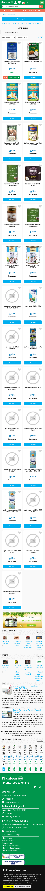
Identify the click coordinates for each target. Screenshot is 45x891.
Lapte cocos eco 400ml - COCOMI (12, 225)
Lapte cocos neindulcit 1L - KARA (12, 429)
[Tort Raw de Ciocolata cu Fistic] (17, 638)
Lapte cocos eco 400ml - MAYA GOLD (12, 62)
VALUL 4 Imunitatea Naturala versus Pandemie (28, 670)
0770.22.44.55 (10, 10)
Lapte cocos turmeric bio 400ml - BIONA (12, 388)
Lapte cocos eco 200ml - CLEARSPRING (32, 225)
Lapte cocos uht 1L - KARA (33, 306)
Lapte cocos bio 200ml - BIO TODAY (33, 429)
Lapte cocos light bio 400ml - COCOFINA (12, 592)
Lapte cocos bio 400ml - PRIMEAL (12, 266)
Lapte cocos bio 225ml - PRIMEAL (33, 266)
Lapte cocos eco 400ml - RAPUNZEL (12, 103)
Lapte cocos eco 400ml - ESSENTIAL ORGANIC (12, 144)
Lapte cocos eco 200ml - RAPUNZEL (32, 103)
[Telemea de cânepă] (6, 638)
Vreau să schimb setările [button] (22, 886)
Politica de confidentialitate (10, 845)
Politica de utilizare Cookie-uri (11, 848)
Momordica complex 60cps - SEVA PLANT (41, 753)
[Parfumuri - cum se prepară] (6, 662)
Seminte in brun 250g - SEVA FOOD (20, 754)
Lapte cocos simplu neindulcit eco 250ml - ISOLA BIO (33, 470)
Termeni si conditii (8, 843)
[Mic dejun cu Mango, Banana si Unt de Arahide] (39, 638)
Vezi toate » (40, 632)
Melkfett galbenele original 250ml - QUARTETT (4, 753)
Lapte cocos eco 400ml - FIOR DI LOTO (12, 551)
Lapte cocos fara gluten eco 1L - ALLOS (12, 470)
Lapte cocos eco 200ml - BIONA (32, 184)
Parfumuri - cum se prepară (5, 668)
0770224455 (8, 799)
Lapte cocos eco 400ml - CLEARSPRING (12, 184)
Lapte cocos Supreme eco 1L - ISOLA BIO (33, 348)
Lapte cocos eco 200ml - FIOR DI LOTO (33, 511)
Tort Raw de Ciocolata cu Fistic (17, 644)
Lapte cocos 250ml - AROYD (33, 61)
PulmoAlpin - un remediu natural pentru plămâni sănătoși (17, 672)
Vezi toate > (40, 741)
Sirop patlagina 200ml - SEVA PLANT (14, 753)
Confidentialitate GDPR (9, 850)
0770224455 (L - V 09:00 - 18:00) (15, 828)
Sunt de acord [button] (8, 886)
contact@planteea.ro (11, 802)
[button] (24, 2)
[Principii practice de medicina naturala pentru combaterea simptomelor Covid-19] (39, 662)
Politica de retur (7, 838)
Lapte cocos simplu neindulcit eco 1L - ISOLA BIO (12, 511)
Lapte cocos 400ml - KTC (33, 388)
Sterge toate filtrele (9, 15)
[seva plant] (22, 620)
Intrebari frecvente (8, 840)
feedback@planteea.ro (12, 817)
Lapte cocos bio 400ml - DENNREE (12, 348)
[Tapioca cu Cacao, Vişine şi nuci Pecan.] (28, 638)
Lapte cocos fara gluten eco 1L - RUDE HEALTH (12, 307)
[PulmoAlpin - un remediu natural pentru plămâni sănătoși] (17, 662)
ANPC (3, 853)
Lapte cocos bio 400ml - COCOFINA (33, 551)
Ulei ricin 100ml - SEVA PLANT (9, 753)
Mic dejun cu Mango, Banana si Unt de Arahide (39, 646)
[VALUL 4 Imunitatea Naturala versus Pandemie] (28, 662)
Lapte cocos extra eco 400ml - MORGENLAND (33, 144)
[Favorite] (15, 2)
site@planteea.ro (10, 831)
